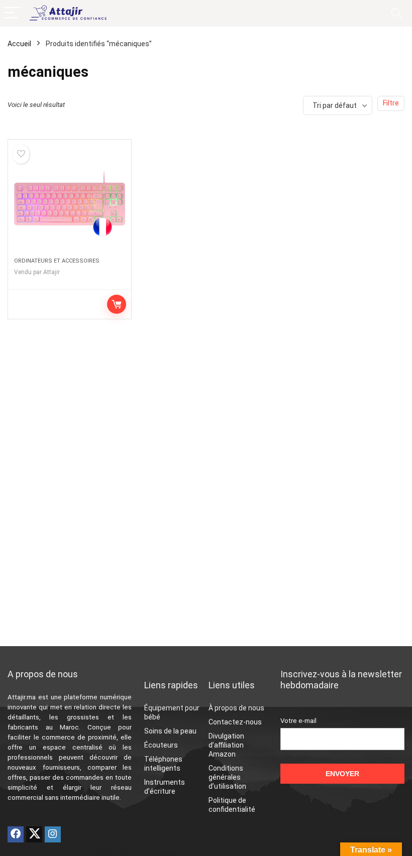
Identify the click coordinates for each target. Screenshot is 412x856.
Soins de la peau (170, 731)
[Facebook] (16, 834)
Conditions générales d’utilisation (227, 777)
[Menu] (12, 13)
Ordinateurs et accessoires (56, 261)
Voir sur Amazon (116, 304)
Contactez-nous (235, 722)
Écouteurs (161, 745)
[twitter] (34, 834)
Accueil (19, 44)
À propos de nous (236, 708)
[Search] (396, 13)
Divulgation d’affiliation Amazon (226, 745)
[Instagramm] (53, 834)
